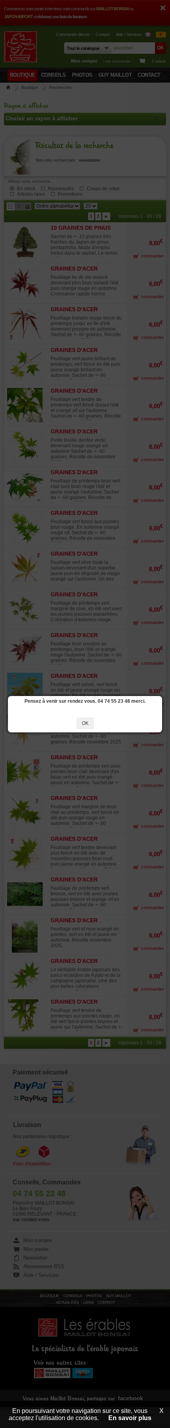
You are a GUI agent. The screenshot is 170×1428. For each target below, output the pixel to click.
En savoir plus (129, 1418)
